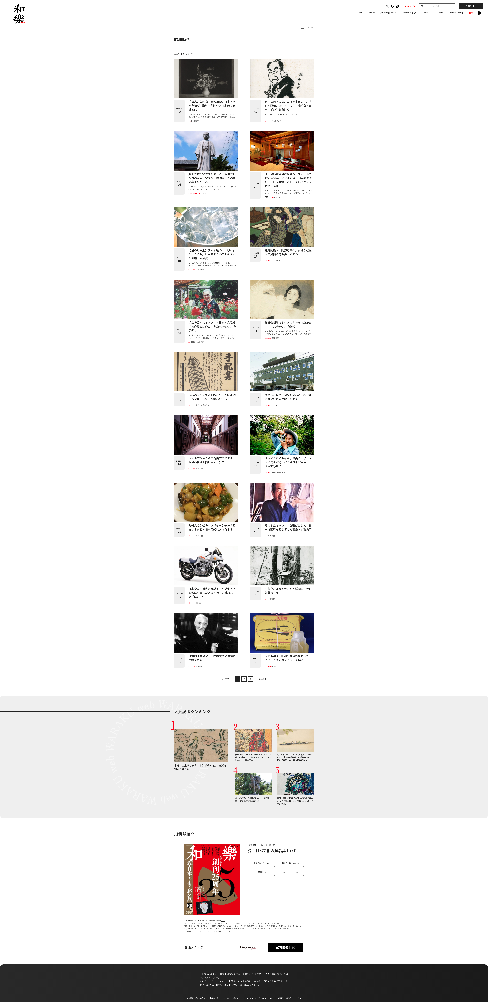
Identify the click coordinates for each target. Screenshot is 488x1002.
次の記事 (262, 679)
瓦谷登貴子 (276, 260)
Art (360, 12)
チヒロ (274, 405)
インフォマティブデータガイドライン (259, 998)
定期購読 (259, 872)
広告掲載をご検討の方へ (196, 998)
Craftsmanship (456, 12)
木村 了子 (278, 197)
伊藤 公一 (276, 666)
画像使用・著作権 (284, 998)
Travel (426, 12)
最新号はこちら (260, 863)
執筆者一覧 (214, 998)
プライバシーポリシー (231, 998)
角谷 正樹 (199, 535)
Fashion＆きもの (409, 12)
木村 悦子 (199, 468)
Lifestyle (439, 12)
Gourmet (268, 666)
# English (410, 6)
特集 (471, 12)
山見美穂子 (200, 269)
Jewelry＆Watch (388, 12)
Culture (371, 12)
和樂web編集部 (198, 342)
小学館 (298, 998)
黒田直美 (195, 121)
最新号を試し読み (289, 863)
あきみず (204, 193)
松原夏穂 (271, 535)
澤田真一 (199, 603)
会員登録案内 (471, 6)
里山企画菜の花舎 (274, 121)
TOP (302, 28)
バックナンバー (289, 872)
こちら (223, 921)
